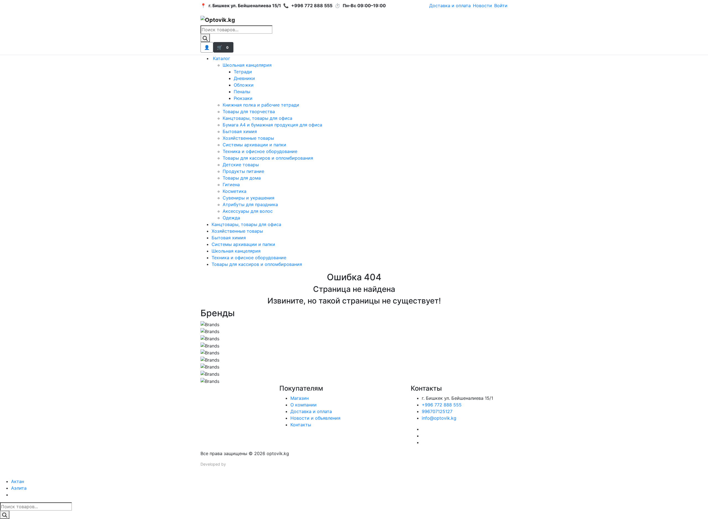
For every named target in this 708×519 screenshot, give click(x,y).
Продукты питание (243, 171)
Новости (482, 5)
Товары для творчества (249, 111)
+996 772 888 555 (442, 405)
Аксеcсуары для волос (248, 211)
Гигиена (231, 184)
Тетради (243, 71)
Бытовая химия (240, 131)
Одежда (231, 217)
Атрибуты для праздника (250, 204)
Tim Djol (234, 464)
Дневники (244, 78)
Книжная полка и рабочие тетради (261, 105)
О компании (303, 405)
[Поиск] (205, 38)
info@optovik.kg (439, 418)
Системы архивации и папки (254, 144)
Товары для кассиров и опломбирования (268, 158)
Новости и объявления (315, 418)
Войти (500, 5)
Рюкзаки (243, 98)
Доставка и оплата (450, 5)
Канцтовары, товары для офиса (257, 118)
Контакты (300, 424)
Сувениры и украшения (248, 198)
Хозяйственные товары (248, 138)
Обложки (244, 85)
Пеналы (242, 91)
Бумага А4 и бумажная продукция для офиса (272, 125)
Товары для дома (242, 178)
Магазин (299, 398)
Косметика (234, 191)
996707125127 (437, 411)
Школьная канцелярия (247, 65)
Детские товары (241, 164)
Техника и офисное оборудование (260, 151)
